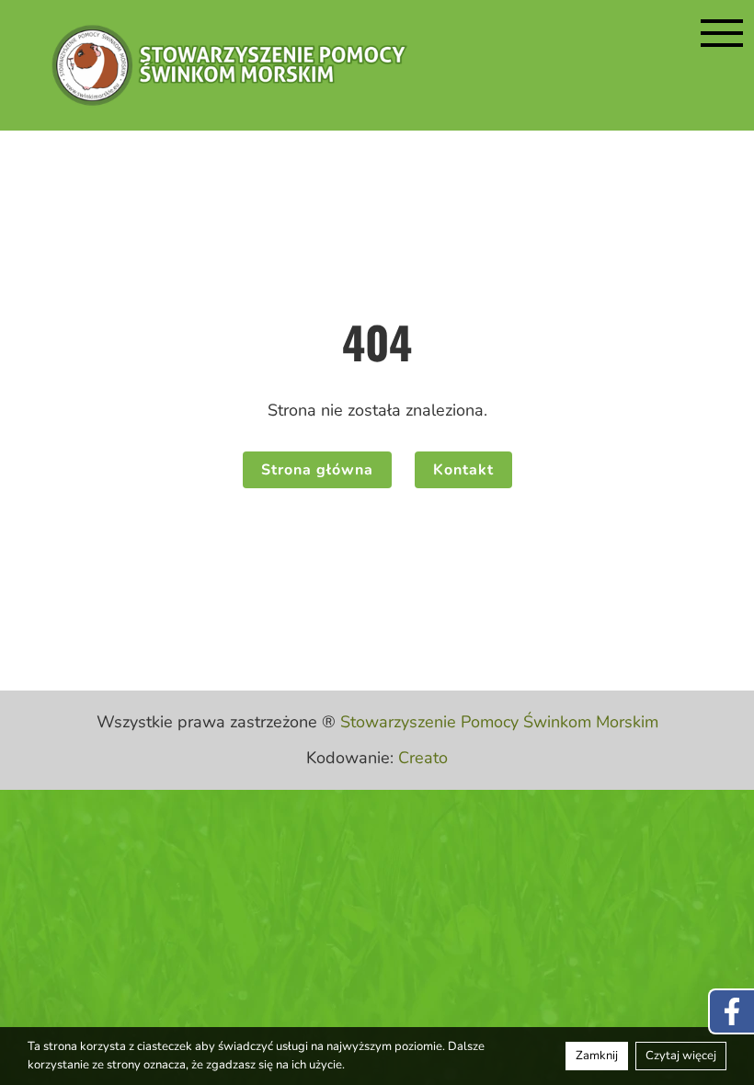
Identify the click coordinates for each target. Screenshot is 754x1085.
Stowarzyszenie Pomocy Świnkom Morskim (499, 722)
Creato (423, 758)
